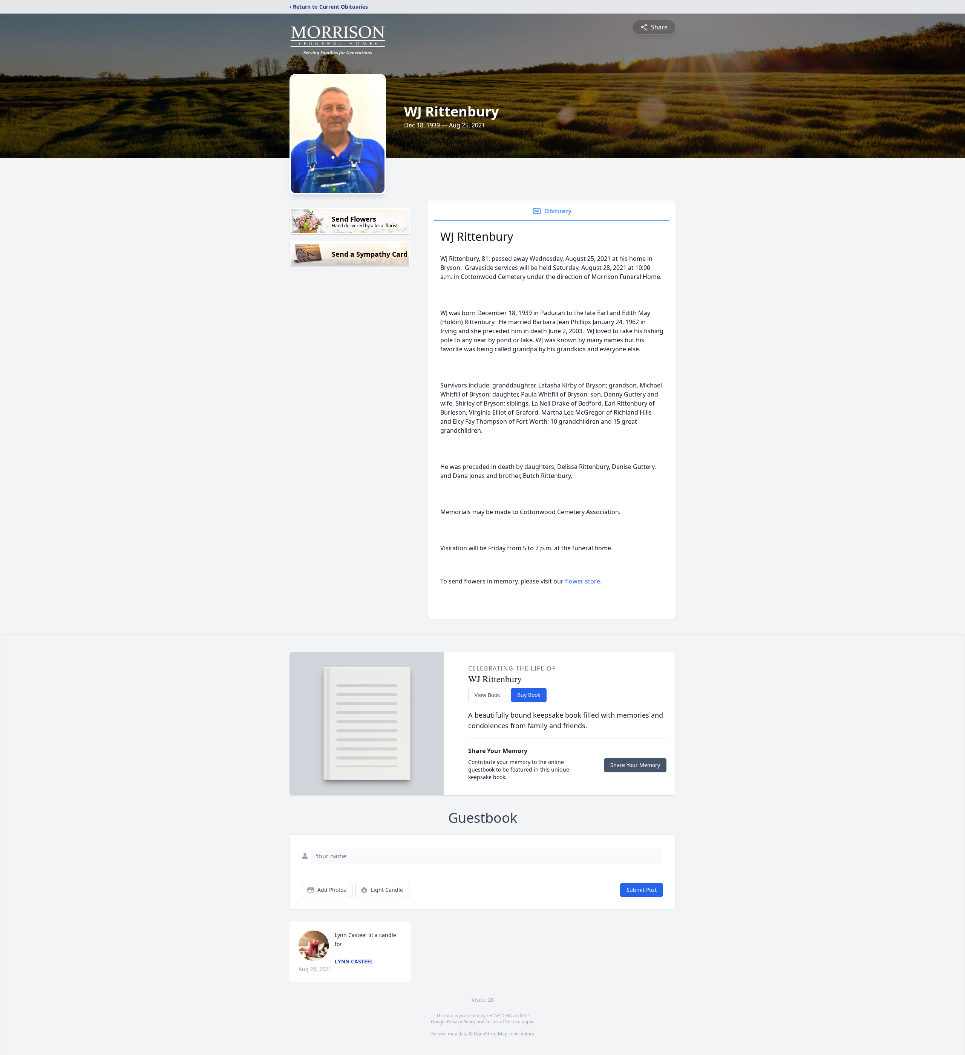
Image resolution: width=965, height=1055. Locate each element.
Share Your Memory (635, 765)
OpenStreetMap (490, 1034)
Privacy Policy (461, 1021)
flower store (582, 581)
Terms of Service (503, 1021)
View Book (487, 694)
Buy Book (528, 694)
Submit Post (641, 889)
